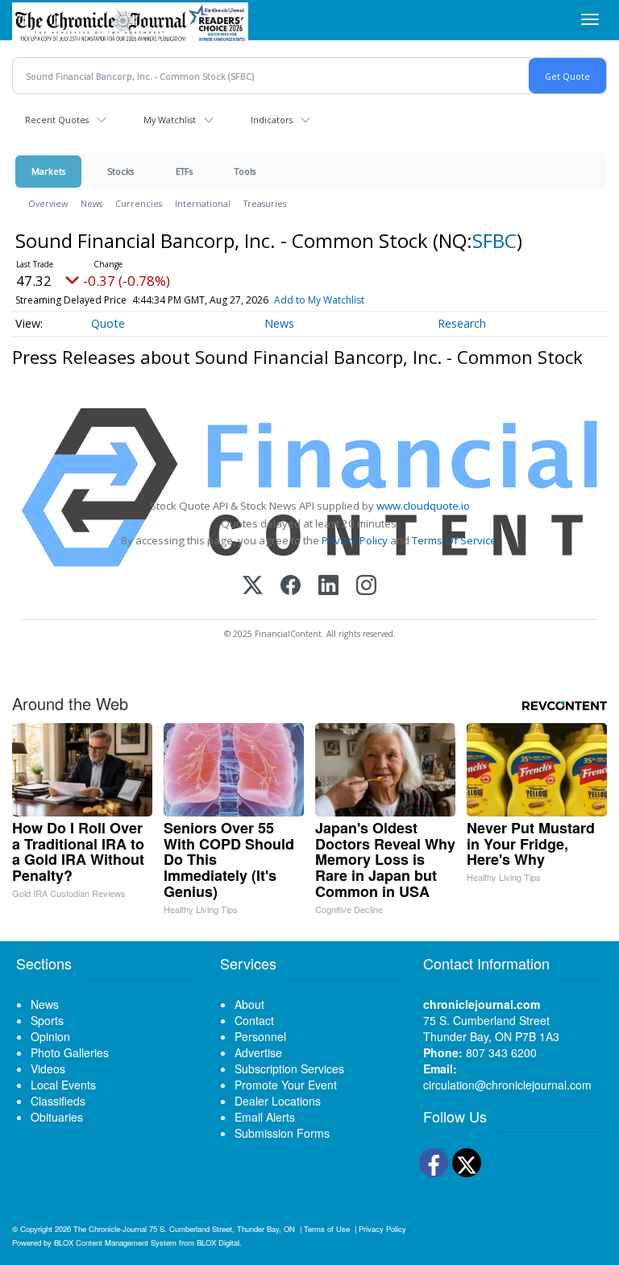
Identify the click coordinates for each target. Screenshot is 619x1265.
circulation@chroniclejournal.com (507, 1085)
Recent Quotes (57, 120)
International (203, 203)
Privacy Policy (355, 540)
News (91, 203)
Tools (245, 171)
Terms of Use (327, 1228)
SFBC (494, 240)
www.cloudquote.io (423, 505)
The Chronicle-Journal (110, 1228)
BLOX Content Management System (115, 1242)
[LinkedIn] (328, 586)
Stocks (120, 171)
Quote (108, 323)
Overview (48, 203)
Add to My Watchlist (319, 300)
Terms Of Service (454, 540)
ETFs (184, 171)
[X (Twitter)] (252, 586)
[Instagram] (366, 586)
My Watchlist (169, 120)
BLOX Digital (218, 1242)
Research (462, 323)
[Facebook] (290, 586)
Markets (48, 171)
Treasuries (264, 203)
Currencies (138, 203)
